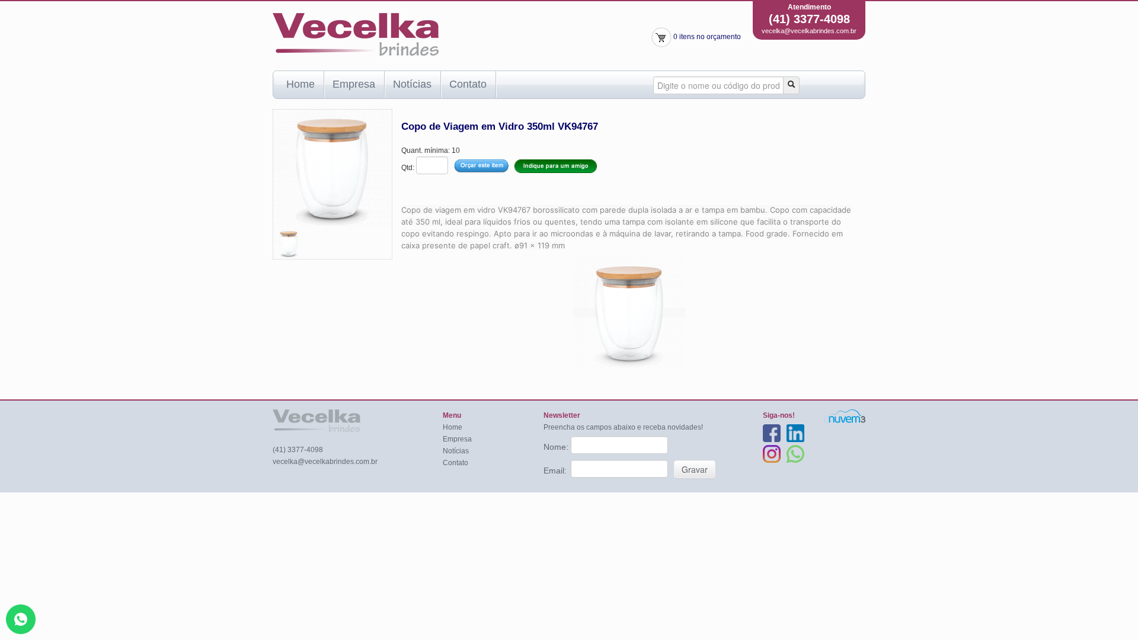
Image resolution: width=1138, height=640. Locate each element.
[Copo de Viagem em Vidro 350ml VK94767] (288, 243)
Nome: (557, 447)
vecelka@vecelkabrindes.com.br (809, 30)
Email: (556, 470)
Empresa (354, 84)
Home (300, 84)
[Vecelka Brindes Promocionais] (356, 34)
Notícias (412, 84)
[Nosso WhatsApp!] (21, 619)
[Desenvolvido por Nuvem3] (844, 416)
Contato (468, 84)
